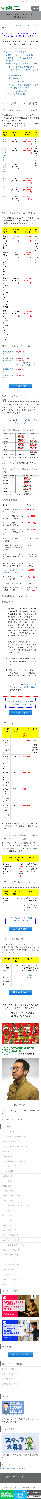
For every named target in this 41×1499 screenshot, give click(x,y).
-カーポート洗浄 (8, 1220)
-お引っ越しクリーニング (12, 1141)
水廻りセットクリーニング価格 (19, 58)
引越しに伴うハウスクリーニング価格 (22, 64)
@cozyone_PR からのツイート (12, 1468)
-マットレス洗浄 (8, 1191)
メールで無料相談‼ (21, 1354)
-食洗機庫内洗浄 (8, 1176)
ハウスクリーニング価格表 (15, 52)
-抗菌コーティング (9, 1284)
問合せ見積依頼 (21, 386)
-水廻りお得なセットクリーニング (15, 1146)
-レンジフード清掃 (9, 1166)
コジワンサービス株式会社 (21, 1487)
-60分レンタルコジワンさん (13, 1245)
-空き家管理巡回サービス (12, 1264)
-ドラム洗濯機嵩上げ (10, 1255)
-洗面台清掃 (6, 1186)
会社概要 (8, 1347)
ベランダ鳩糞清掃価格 (15, 94)
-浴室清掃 (5, 1151)
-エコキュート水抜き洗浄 (12, 1240)
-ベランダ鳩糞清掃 (9, 1210)
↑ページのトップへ (9, 1477)
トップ (21, 1477)
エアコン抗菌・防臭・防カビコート (21, 91)
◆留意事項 (13, 78)
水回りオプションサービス (17, 61)
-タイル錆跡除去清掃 (10, 1235)
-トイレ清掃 (6, 1181)
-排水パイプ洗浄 (8, 1215)
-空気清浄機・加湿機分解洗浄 (13, 1136)
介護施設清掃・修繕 (10, 1384)
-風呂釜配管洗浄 (8, 1156)
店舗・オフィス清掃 (10, 1374)
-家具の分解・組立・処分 (12, 1250)
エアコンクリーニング (15, 81)
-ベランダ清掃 (7, 1200)
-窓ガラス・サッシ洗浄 (11, 1196)
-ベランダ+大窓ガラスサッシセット (16, 1205)
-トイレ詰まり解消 (9, 1260)
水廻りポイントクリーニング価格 (20, 55)
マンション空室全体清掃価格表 (22, 67)
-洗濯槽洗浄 (6, 1225)
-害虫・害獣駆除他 (9, 1269)
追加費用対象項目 (16, 75)
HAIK (26, 1496)
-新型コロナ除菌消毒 (10, 1279)
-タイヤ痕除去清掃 (9, 1230)
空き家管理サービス (10, 1379)
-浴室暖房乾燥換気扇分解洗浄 (13, 1161)
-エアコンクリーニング (11, 1132)
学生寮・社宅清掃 (9, 1369)
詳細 (28, 365)
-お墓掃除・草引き (9, 1274)
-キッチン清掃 (7, 1171)
